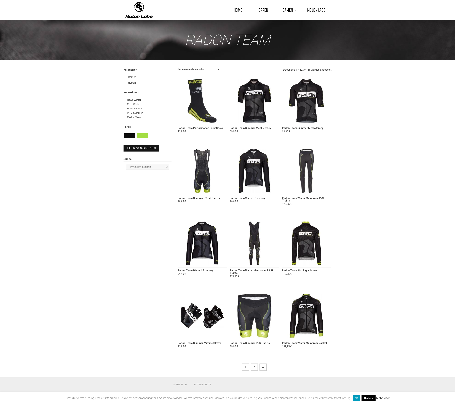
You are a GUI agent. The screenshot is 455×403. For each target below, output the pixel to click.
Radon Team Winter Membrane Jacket (304, 343)
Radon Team (134, 117)
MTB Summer (135, 112)
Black (134, 136)
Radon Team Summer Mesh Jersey (250, 128)
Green (147, 136)
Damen (132, 77)
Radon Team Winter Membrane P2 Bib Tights (252, 271)
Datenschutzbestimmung (336, 398)
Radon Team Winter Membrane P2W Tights (303, 199)
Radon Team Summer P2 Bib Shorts (199, 198)
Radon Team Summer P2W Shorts (250, 343)
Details (202, 112)
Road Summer (135, 108)
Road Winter (134, 99)
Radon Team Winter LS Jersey (247, 198)
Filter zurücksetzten (141, 148)
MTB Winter (133, 104)
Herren (132, 82)
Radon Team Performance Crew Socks (201, 128)
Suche (167, 167)
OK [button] (356, 398)
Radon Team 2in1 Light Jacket (300, 270)
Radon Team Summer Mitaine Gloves (199, 343)
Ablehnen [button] (368, 398)
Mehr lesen (383, 398)
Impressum (180, 384)
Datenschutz (202, 384)
